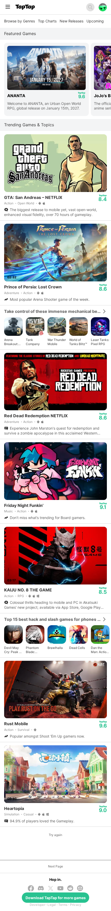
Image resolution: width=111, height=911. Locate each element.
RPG (21, 596)
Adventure (11, 293)
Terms (62, 905)
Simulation (11, 814)
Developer (37, 905)
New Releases (71, 21)
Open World (26, 203)
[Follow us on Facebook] (31, 888)
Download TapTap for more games (56, 898)
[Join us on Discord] (41, 888)
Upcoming (95, 21)
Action (8, 203)
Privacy (76, 905)
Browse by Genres (19, 21)
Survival (23, 730)
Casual (28, 814)
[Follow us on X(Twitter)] (50, 888)
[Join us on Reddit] (70, 888)
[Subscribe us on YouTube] (60, 888)
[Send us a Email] (80, 888)
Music (8, 511)
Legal (51, 905)
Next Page (55, 866)
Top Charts (47, 21)
